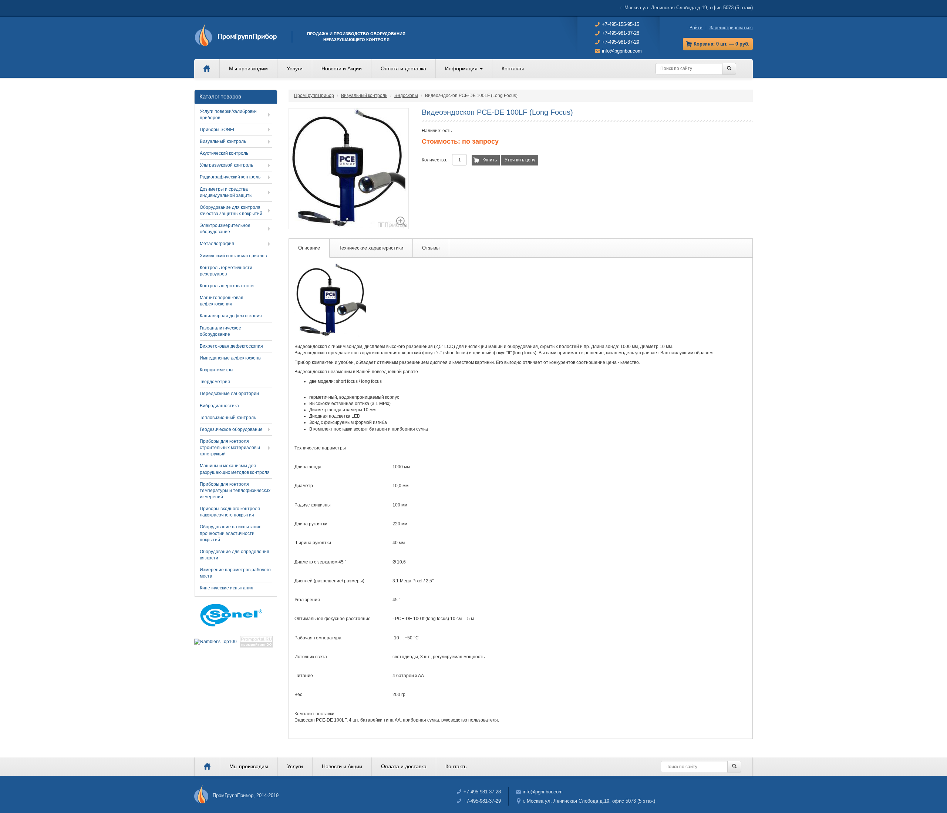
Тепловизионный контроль (228, 417)
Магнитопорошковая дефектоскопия (221, 301)
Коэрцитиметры (216, 369)
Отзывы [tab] (430, 248)
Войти (696, 27)
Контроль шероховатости (227, 285)
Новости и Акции (341, 68)
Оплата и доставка (403, 68)
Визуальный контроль (364, 95)
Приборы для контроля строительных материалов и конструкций (230, 447)
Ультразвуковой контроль (226, 165)
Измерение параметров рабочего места (235, 573)
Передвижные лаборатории (229, 393)
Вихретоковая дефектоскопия (231, 346)
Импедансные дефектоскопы (231, 358)
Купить (489, 160)
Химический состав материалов (233, 255)
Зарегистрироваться (731, 27)
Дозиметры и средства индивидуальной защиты (226, 192)
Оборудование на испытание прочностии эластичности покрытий (231, 533)
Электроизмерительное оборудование (225, 228)
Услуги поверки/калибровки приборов (228, 114)
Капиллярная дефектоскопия (231, 315)
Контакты (513, 68)
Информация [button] (462, 68)
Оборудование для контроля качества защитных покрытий (231, 210)
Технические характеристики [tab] (371, 248)
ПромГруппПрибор (314, 95)
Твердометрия (215, 381)
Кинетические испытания (226, 587)
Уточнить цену (520, 160)
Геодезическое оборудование (231, 429)
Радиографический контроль (230, 177)
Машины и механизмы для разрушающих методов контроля (235, 469)
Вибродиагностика (219, 405)
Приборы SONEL (218, 129)
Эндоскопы (406, 95)
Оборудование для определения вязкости (234, 555)
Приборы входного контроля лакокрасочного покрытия (230, 512)
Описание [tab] (309, 248)
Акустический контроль (224, 153)
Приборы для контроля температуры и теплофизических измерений (235, 490)
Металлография (217, 243)
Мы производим (248, 68)
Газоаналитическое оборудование (220, 331)
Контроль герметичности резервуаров (226, 271)
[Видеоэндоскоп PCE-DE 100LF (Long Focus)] (349, 168)
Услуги (295, 68)
